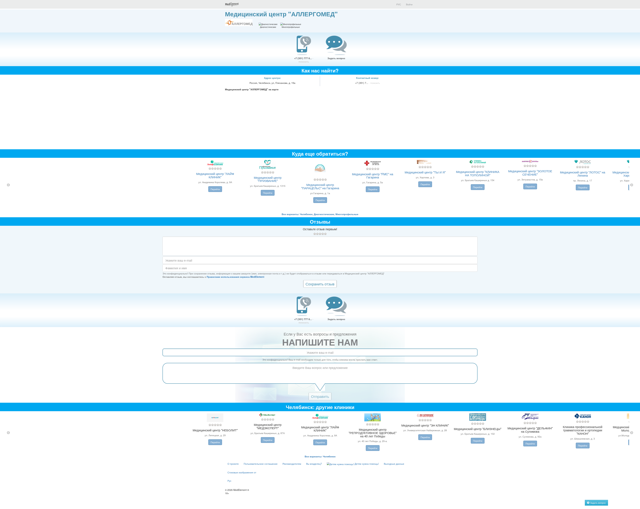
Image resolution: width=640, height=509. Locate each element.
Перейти (215, 189)
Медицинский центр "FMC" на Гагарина (372, 175)
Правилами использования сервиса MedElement (235, 276)
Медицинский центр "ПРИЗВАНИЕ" (268, 179)
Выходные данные (394, 463)
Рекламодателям (291, 463)
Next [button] (631, 185)
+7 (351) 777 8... (303, 59)
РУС (398, 4)
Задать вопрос (336, 58)
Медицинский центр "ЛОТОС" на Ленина (582, 174)
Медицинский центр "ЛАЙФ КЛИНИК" (215, 175)
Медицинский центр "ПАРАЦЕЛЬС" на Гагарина (320, 186)
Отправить (320, 396)
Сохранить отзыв (320, 283)
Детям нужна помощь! (366, 463)
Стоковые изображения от (242, 472)
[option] (320, 185)
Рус (229, 480)
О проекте (233, 463)
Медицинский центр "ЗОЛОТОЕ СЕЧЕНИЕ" (530, 172)
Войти (409, 4)
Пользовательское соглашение (261, 463)
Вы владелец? (314, 463)
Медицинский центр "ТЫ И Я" (425, 172)
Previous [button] (8, 185)
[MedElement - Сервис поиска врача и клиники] (231, 4)
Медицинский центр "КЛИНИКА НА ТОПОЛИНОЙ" (477, 173)
